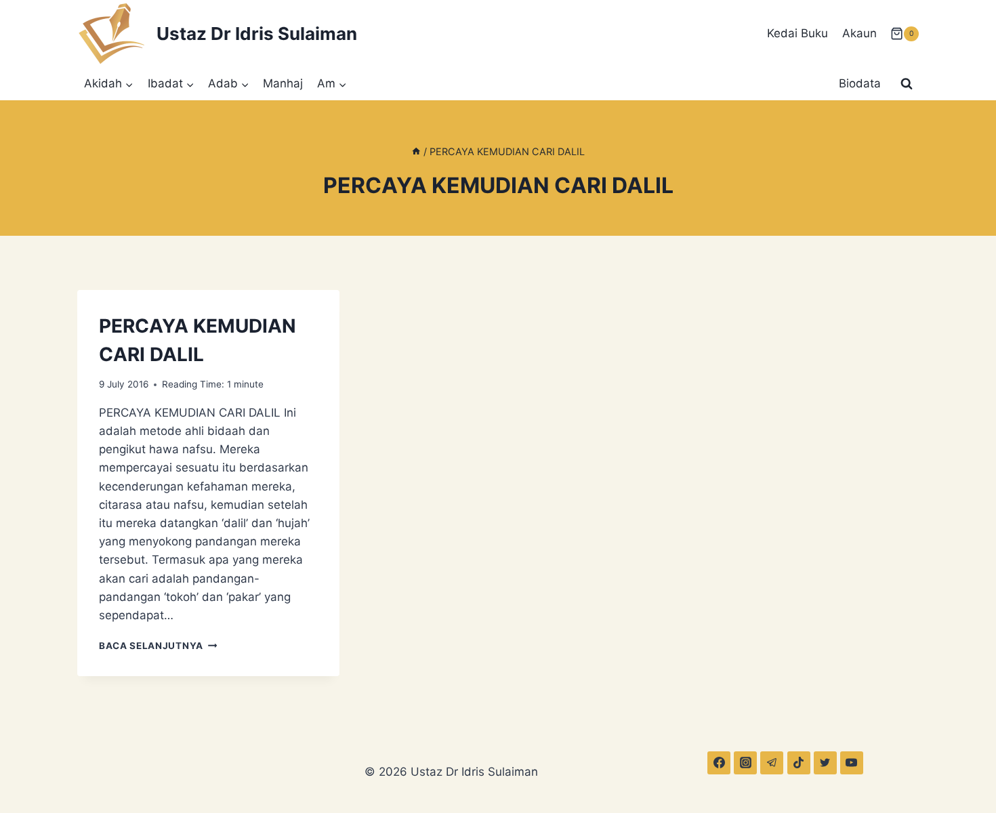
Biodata (860, 83)
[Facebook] (718, 762)
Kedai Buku (797, 33)
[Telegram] (771, 762)
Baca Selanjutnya (158, 645)
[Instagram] (745, 762)
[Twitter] (825, 762)
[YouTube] (851, 762)
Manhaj (283, 83)
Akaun (859, 33)
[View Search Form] (906, 84)
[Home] (416, 151)
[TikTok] (798, 762)
